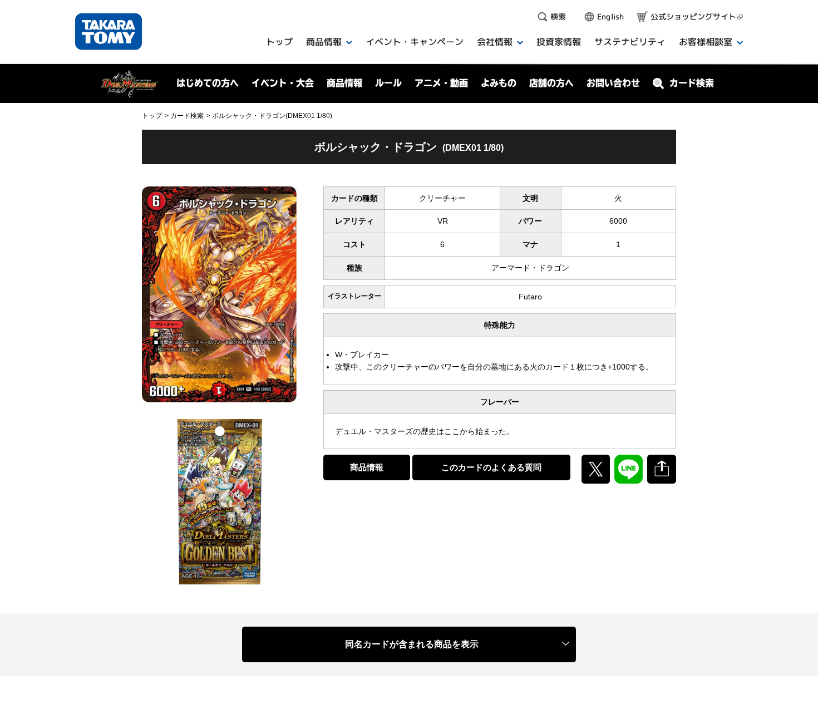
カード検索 (187, 116)
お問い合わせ (613, 82)
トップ (152, 116)
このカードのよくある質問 (491, 467)
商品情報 (366, 467)
